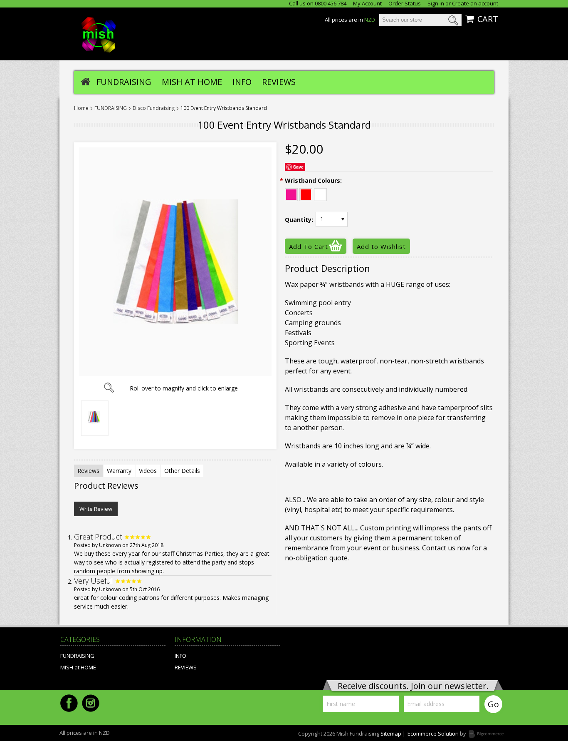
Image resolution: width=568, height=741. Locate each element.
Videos (148, 471)
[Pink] (291, 193)
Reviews (88, 471)
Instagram (90, 703)
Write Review (95, 508)
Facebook (69, 703)
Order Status (404, 3)
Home (81, 108)
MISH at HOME (192, 81)
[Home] (85, 81)
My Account (367, 3)
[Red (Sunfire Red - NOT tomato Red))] (305, 193)
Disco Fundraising (154, 108)
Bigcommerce (489, 734)
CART (487, 19)
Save (298, 167)
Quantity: (299, 220)
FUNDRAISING (123, 81)
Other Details (182, 471)
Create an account (475, 3)
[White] (320, 193)
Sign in (435, 3)
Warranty (119, 471)
